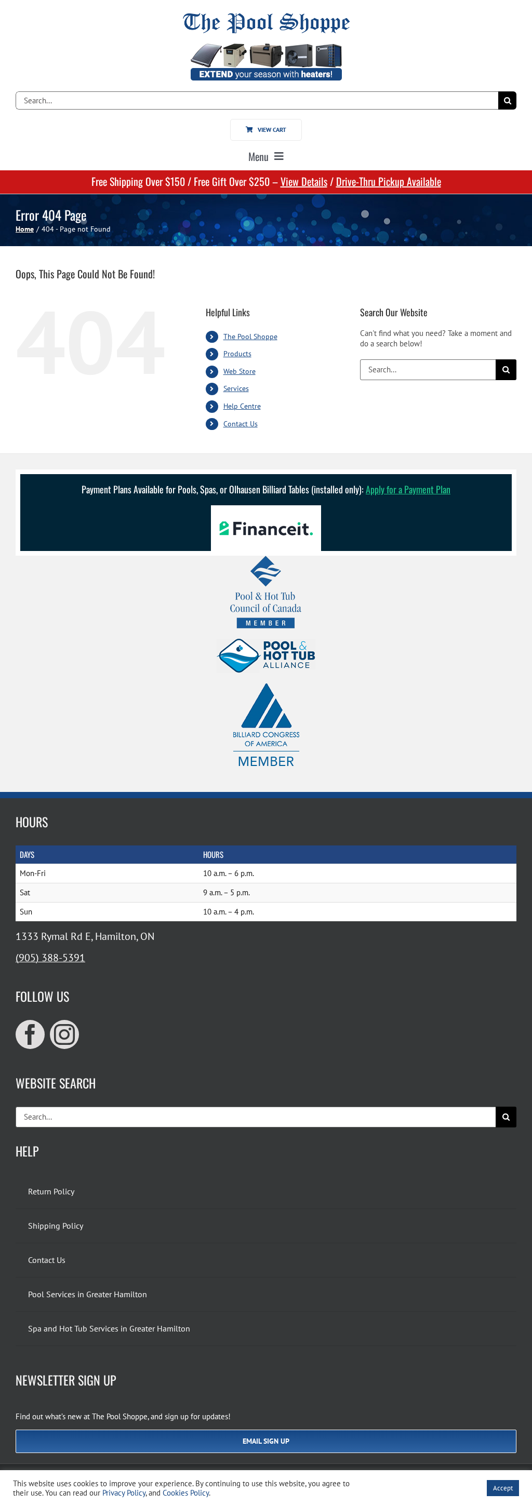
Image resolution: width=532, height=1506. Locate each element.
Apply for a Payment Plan (408, 489)
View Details (304, 181)
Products (237, 353)
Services (236, 388)
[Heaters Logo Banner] (266, 47)
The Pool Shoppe (250, 336)
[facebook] (30, 1034)
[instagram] (64, 1034)
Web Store (239, 371)
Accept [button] (503, 1488)
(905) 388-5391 (50, 957)
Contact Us (240, 423)
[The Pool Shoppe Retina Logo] (266, 17)
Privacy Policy (123, 1493)
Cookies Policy (186, 1493)
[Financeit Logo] (266, 509)
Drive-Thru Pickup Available (388, 181)
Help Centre (242, 406)
